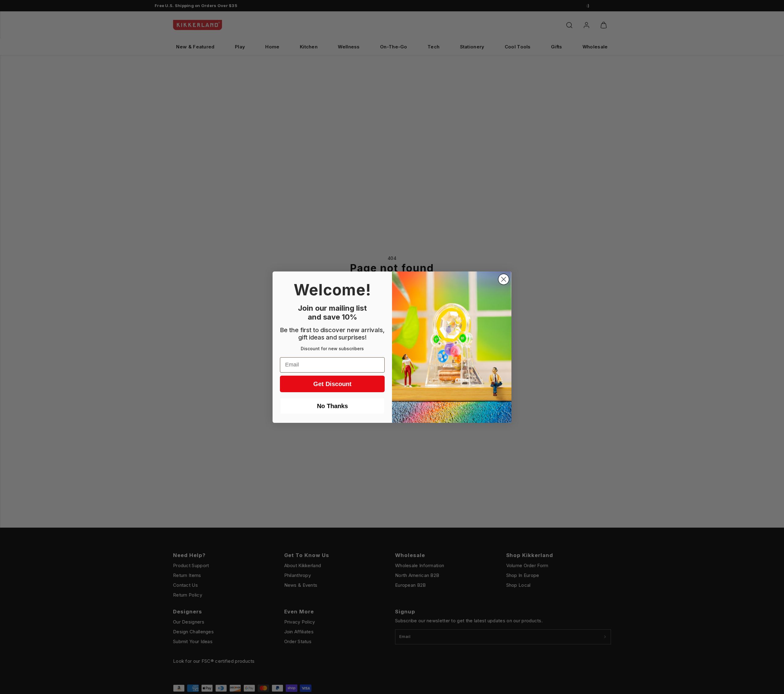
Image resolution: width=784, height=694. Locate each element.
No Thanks (332, 406)
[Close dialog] (503, 279)
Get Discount (332, 384)
